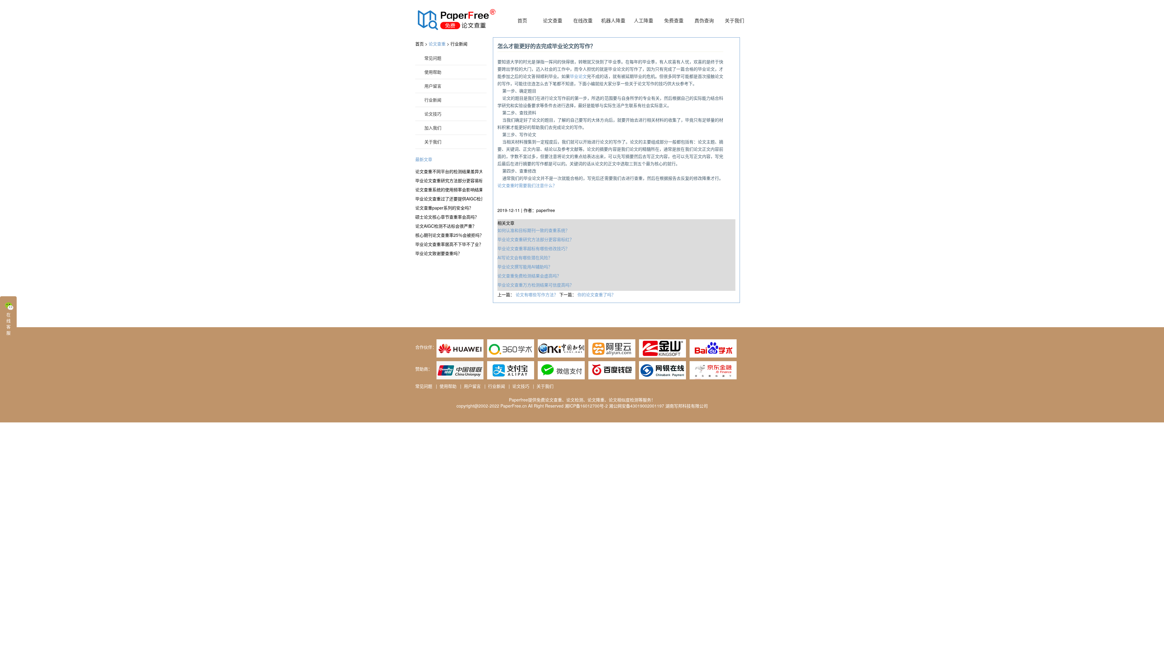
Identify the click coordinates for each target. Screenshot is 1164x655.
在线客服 (8, 323)
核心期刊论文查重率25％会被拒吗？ (448, 235)
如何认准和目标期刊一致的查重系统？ (533, 230)
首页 (522, 20)
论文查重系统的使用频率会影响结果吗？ (448, 189)
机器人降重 (613, 20)
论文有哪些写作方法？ (537, 294)
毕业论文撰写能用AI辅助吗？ (524, 267)
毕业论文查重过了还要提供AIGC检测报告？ (448, 199)
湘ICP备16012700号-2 (586, 406)
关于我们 (734, 20)
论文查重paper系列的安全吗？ (444, 208)
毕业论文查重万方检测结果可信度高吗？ (535, 285)
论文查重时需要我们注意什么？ (527, 185)
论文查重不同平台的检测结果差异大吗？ (448, 171)
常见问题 (432, 58)
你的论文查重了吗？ (596, 294)
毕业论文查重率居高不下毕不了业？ (448, 244)
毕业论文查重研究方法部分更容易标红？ (448, 180)
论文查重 (552, 20)
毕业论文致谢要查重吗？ (438, 253)
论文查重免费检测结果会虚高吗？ (529, 276)
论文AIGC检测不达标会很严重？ (446, 226)
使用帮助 (432, 72)
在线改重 (583, 20)
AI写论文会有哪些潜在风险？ (524, 257)
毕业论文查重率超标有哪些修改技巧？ (533, 248)
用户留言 (432, 86)
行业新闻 (458, 44)
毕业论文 (578, 76)
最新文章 (423, 159)
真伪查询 (704, 20)
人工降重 (643, 20)
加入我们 (432, 128)
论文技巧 (432, 114)
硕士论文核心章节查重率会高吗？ (447, 217)
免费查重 (674, 20)
